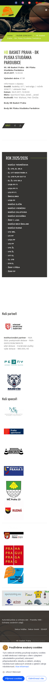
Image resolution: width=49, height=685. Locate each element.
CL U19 (11, 259)
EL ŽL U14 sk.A (15, 181)
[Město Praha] (14, 555)
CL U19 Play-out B (17, 177)
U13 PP (11, 244)
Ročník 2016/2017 (24, 35)
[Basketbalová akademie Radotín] (14, 382)
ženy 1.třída (14, 267)
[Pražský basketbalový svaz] (14, 575)
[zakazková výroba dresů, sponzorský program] (38, 594)
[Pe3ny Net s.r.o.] (14, 362)
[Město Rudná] (14, 510)
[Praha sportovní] (14, 431)
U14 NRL (11, 232)
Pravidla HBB (35, 620)
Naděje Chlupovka (17, 212)
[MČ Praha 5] (14, 471)
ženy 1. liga (13, 220)
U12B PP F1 (13, 184)
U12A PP (11, 240)
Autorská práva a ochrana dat (15, 620)
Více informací (22, 666)
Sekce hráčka (20, 629)
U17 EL (11, 255)
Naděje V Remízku (16, 208)
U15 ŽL (11, 252)
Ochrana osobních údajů (12, 622)
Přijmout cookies (13, 678)
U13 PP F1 (12, 192)
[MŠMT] (14, 411)
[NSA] (14, 326)
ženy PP (11, 271)
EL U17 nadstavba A (17, 173)
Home (9, 35)
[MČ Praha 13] (14, 490)
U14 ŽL (11, 248)
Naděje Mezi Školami (18, 224)
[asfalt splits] (14, 451)
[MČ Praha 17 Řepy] (14, 535)
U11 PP (11, 236)
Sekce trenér (33, 629)
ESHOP (44, 629)
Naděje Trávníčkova (18, 165)
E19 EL (11, 263)
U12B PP (11, 200)
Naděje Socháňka (17, 216)
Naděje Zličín (15, 204)
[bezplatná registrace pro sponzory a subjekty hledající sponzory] (13, 594)
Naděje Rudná (15, 228)
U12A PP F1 (13, 188)
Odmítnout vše (36, 678)
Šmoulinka (13, 196)
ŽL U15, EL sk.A (15, 169)
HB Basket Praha (23, 641)
